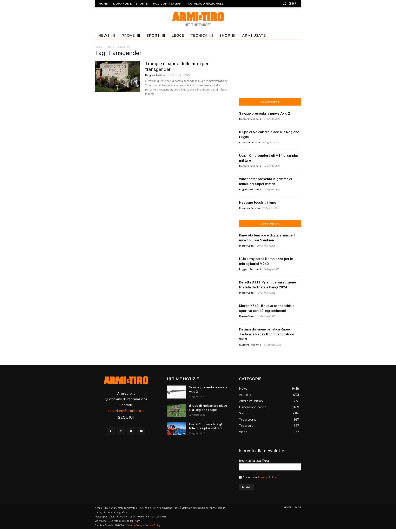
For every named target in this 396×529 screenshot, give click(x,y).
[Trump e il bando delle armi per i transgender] (117, 76)
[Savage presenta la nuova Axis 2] (176, 392)
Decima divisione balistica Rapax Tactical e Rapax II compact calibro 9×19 (266, 334)
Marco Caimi (246, 245)
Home (98, 46)
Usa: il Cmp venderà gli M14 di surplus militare (206, 426)
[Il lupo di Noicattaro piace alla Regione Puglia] (176, 410)
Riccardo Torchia (249, 142)
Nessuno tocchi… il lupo (257, 202)
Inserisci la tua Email (254, 461)
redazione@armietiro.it (126, 410)
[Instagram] (121, 431)
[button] (277, 3)
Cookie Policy (152, 525)
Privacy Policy (267, 477)
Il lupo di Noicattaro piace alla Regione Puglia (208, 408)
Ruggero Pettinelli (156, 74)
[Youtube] (141, 431)
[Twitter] (131, 431)
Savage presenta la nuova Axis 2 (264, 113)
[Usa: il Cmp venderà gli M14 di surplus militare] (176, 428)
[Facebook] (111, 431)
